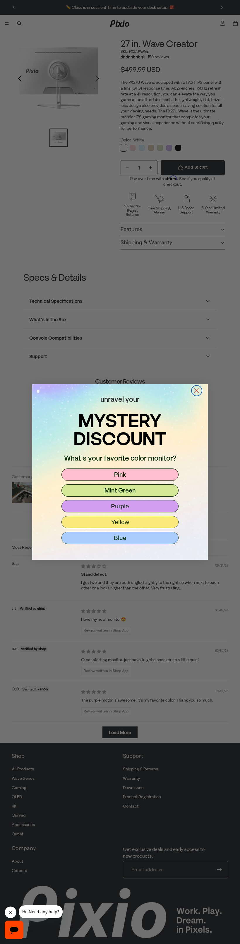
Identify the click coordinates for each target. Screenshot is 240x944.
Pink (120, 474)
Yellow (120, 522)
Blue (120, 537)
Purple (120, 506)
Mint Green (120, 490)
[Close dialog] (196, 390)
